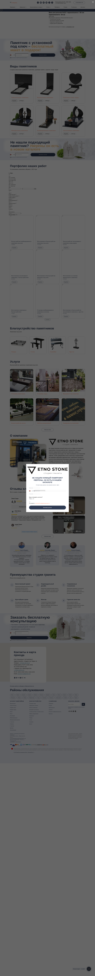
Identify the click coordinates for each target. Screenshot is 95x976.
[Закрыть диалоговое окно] (93, 2)
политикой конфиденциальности (42, 503)
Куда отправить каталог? (36, 497)
